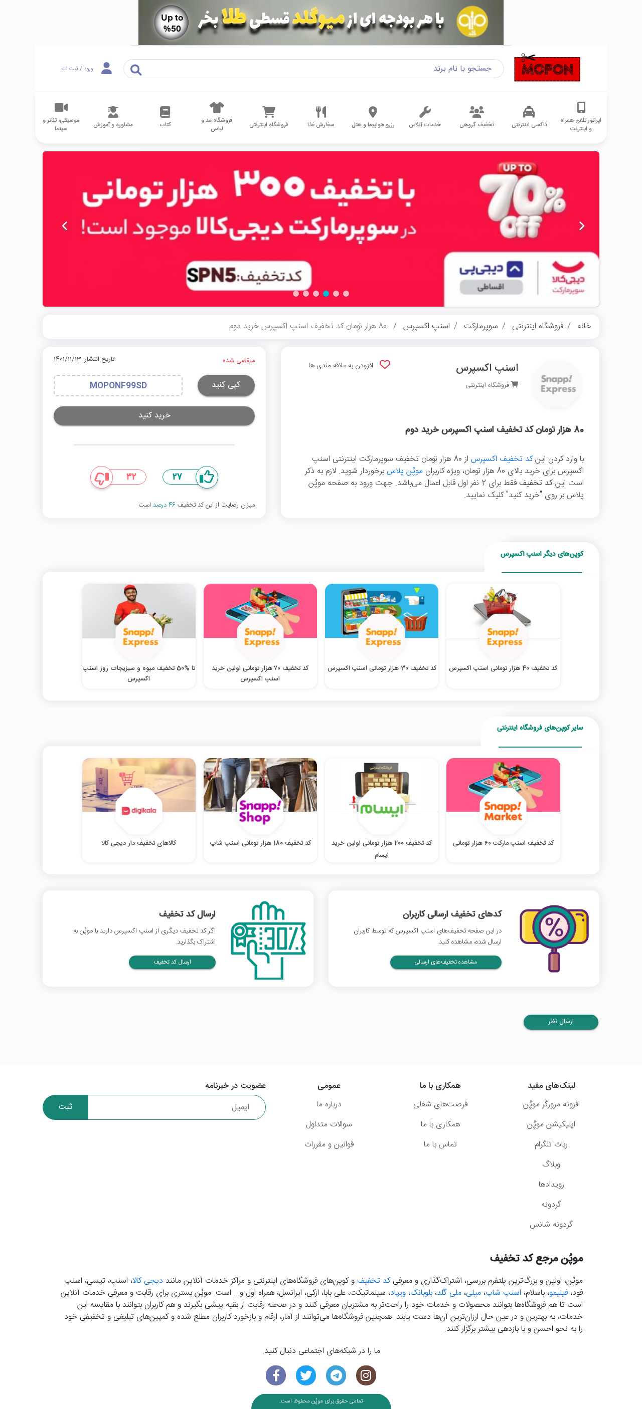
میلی (473, 1293)
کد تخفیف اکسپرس (502, 459)
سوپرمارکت (481, 326)
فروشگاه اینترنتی (537, 326)
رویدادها (551, 1185)
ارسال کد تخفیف (172, 962)
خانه (584, 326)
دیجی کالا (147, 1281)
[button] (346, 294)
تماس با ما (440, 1144)
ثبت (65, 1107)
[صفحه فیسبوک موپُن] (276, 1375)
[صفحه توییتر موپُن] (306, 1375)
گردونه (551, 1205)
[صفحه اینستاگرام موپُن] (366, 1375)
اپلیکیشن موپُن (551, 1124)
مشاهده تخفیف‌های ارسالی (446, 962)
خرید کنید (154, 415)
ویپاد (398, 1293)
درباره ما (329, 1104)
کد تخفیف (373, 1281)
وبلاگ (551, 1164)
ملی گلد (449, 1293)
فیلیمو (558, 1293)
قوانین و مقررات (329, 1144)
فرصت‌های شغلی (440, 1104)
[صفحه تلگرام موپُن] (336, 1375)
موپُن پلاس (405, 471)
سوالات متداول (329, 1124)
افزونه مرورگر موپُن (551, 1104)
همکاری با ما (440, 1124)
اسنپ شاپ (503, 1293)
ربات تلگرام (551, 1144)
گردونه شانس (551, 1225)
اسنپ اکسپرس (426, 326)
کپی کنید (226, 385)
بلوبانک (421, 1293)
